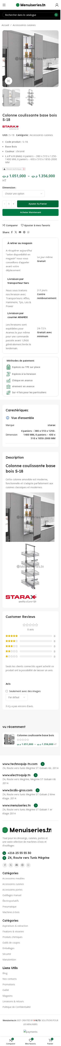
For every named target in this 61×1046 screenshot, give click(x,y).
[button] (5, 58)
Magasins (7, 995)
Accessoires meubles (13, 878)
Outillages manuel (11, 895)
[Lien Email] (20, 232)
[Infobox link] (23, 764)
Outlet (5, 990)
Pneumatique (9, 906)
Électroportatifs (10, 900)
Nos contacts (9, 978)
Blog (4, 973)
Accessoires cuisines (24, 25)
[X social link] (16, 232)
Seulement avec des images (25, 691)
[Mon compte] (57, 5)
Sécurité (6, 954)
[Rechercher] (56, 15)
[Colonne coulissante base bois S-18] (9, 739)
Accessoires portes (12, 889)
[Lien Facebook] (12, 232)
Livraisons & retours (13, 1001)
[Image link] (26, 829)
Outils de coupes (11, 942)
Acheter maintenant (30, 212)
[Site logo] (30, 4)
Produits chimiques (12, 937)
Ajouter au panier (38, 203)
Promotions (8, 984)
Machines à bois (11, 912)
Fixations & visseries (13, 931)
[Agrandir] (8, 81)
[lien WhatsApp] (28, 232)
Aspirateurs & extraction (15, 925)
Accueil (5, 25)
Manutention (9, 959)
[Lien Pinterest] (24, 232)
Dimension (8, 187)
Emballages (8, 948)
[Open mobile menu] (4, 5)
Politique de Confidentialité (16, 1006)
